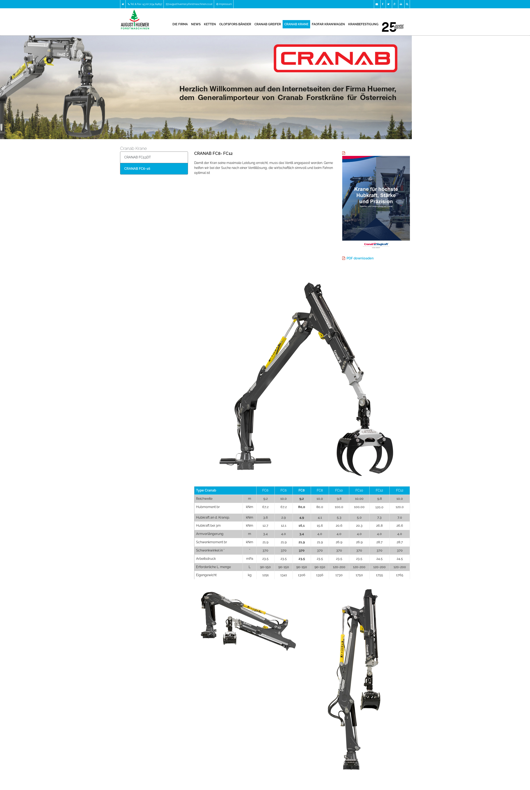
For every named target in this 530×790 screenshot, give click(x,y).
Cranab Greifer (267, 24)
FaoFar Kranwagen (328, 24)
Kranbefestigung (363, 24)
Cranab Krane (296, 24)
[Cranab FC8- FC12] (302, 375)
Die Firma (180, 24)
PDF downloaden (360, 258)
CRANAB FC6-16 (137, 169)
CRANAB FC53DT (137, 157)
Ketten (210, 24)
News (196, 24)
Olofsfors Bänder (235, 24)
